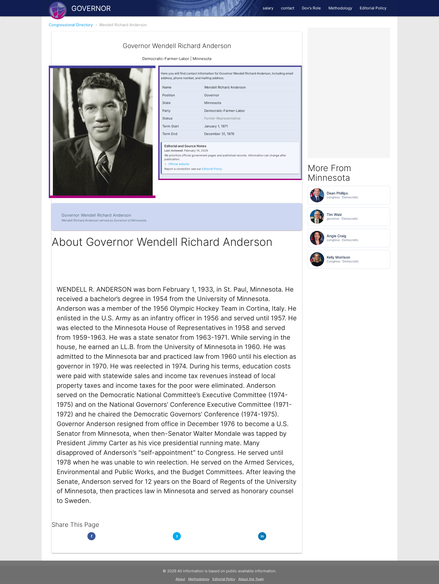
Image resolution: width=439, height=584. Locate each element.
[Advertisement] (349, 59)
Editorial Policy (373, 8)
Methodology (340, 8)
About (180, 579)
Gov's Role (311, 8)
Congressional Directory (71, 24)
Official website (178, 164)
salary (268, 8)
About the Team (251, 579)
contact (287, 8)
